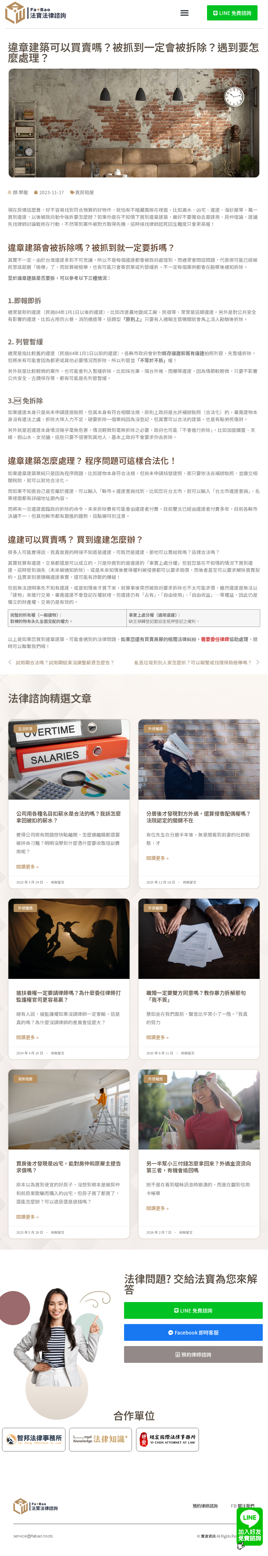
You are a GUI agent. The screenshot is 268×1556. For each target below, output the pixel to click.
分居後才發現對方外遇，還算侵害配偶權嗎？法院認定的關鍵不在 (198, 817)
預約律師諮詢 (205, 1506)
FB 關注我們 (242, 1506)
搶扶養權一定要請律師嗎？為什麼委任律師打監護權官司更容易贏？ (68, 996)
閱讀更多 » (27, 866)
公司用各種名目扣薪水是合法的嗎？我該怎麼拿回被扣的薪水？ (68, 817)
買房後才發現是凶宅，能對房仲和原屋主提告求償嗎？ (68, 1166)
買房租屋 (84, 192)
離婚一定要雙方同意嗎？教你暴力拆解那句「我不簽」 (196, 996)
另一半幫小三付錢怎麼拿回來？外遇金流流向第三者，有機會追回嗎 (198, 1166)
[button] (184, 13)
